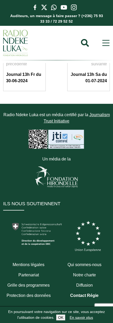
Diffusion (84, 285)
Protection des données (29, 295)
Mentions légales (28, 264)
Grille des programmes (28, 285)
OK (60, 317)
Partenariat (28, 275)
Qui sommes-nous (84, 264)
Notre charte (84, 275)
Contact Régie (84, 295)
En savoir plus (81, 317)
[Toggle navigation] (106, 43)
